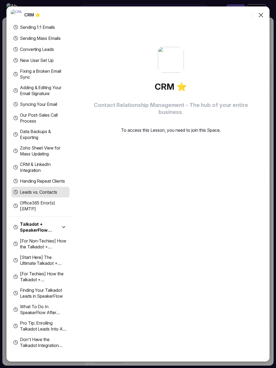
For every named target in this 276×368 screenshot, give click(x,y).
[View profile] (16, 15)
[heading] (32, 15)
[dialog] (138, 184)
